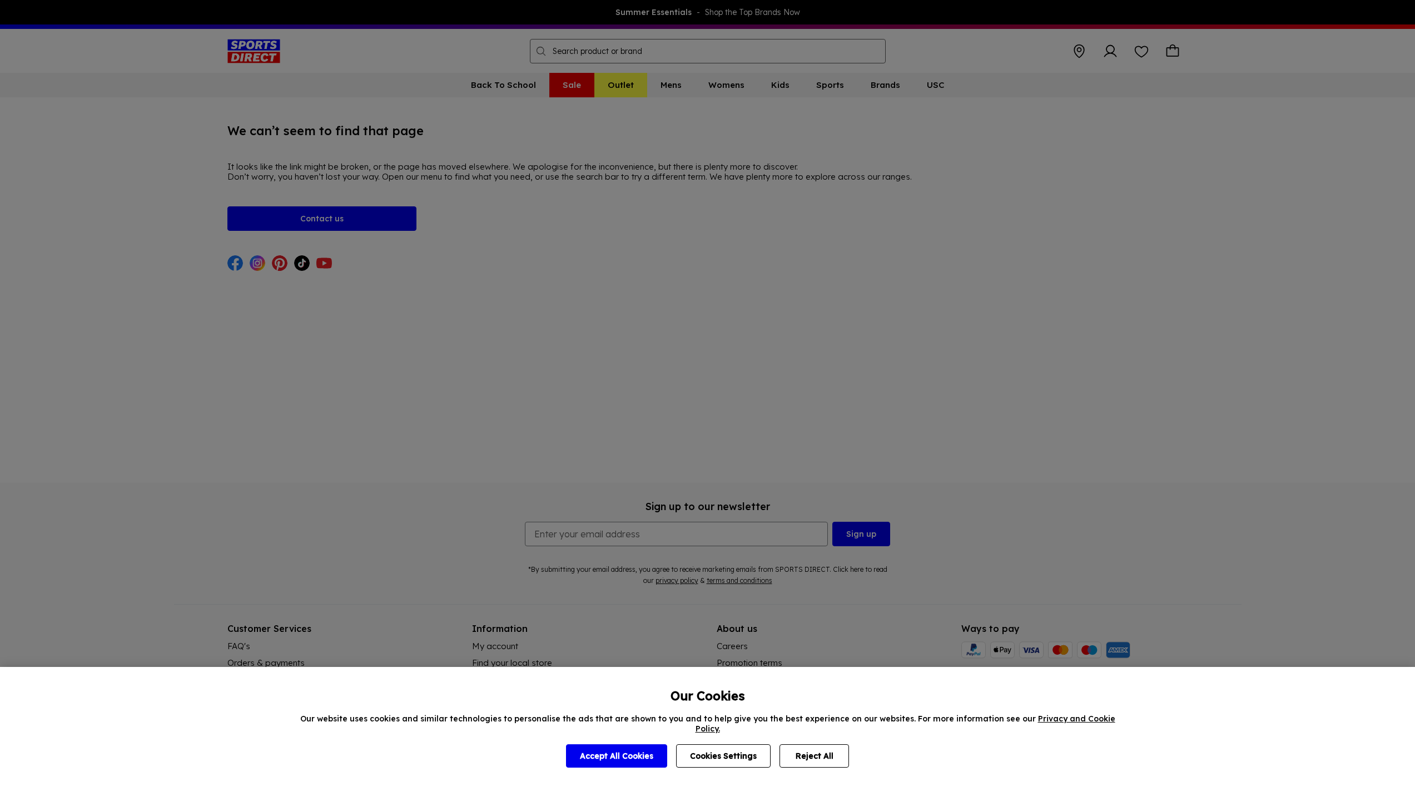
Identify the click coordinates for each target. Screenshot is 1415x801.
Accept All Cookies (616, 756)
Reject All (814, 756)
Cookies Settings (723, 756)
